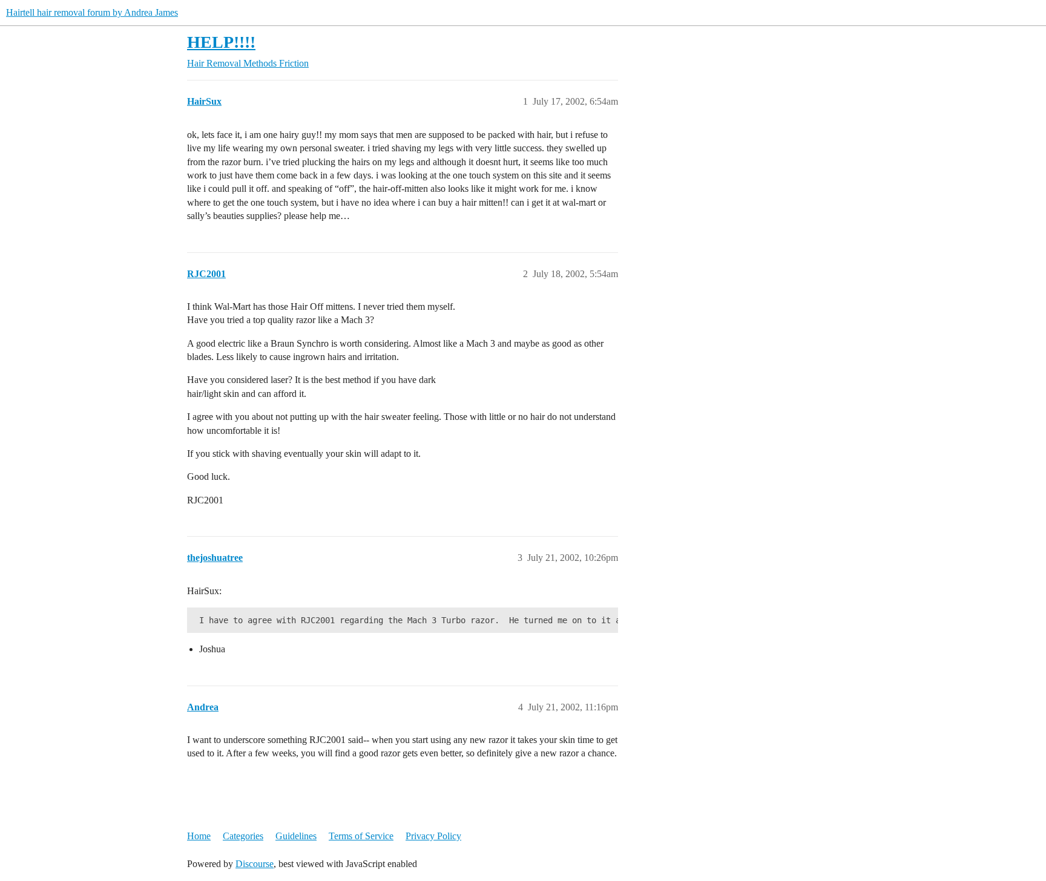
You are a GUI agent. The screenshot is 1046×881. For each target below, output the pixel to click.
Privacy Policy (433, 836)
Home (199, 836)
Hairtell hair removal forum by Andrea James (92, 12)
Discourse (254, 864)
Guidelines (296, 836)
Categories (243, 836)
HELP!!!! (221, 42)
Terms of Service (361, 836)
